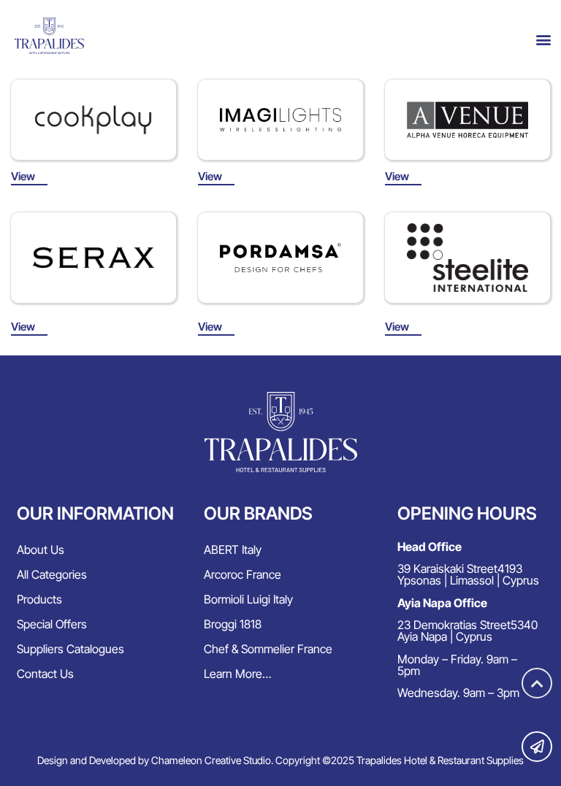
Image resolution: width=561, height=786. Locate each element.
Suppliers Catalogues (70, 648)
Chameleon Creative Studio (211, 760)
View (23, 176)
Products (39, 599)
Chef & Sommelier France (268, 648)
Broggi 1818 (233, 624)
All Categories (52, 574)
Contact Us (45, 673)
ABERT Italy (233, 549)
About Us (40, 549)
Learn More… (237, 673)
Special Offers (52, 624)
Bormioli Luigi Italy (248, 599)
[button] (543, 40)
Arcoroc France (242, 574)
